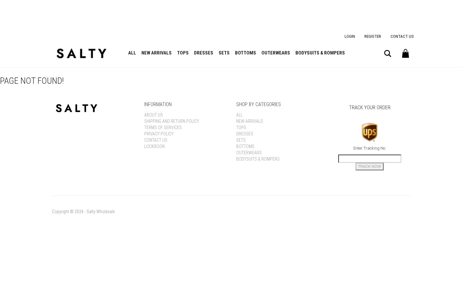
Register (372, 36)
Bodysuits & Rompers (320, 53)
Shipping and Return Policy (171, 121)
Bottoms (245, 53)
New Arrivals (156, 53)
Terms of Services (163, 127)
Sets (224, 53)
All (132, 53)
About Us (153, 114)
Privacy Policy (159, 133)
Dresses (203, 53)
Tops (183, 53)
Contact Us (402, 36)
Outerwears (275, 53)
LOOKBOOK (154, 146)
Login (350, 36)
